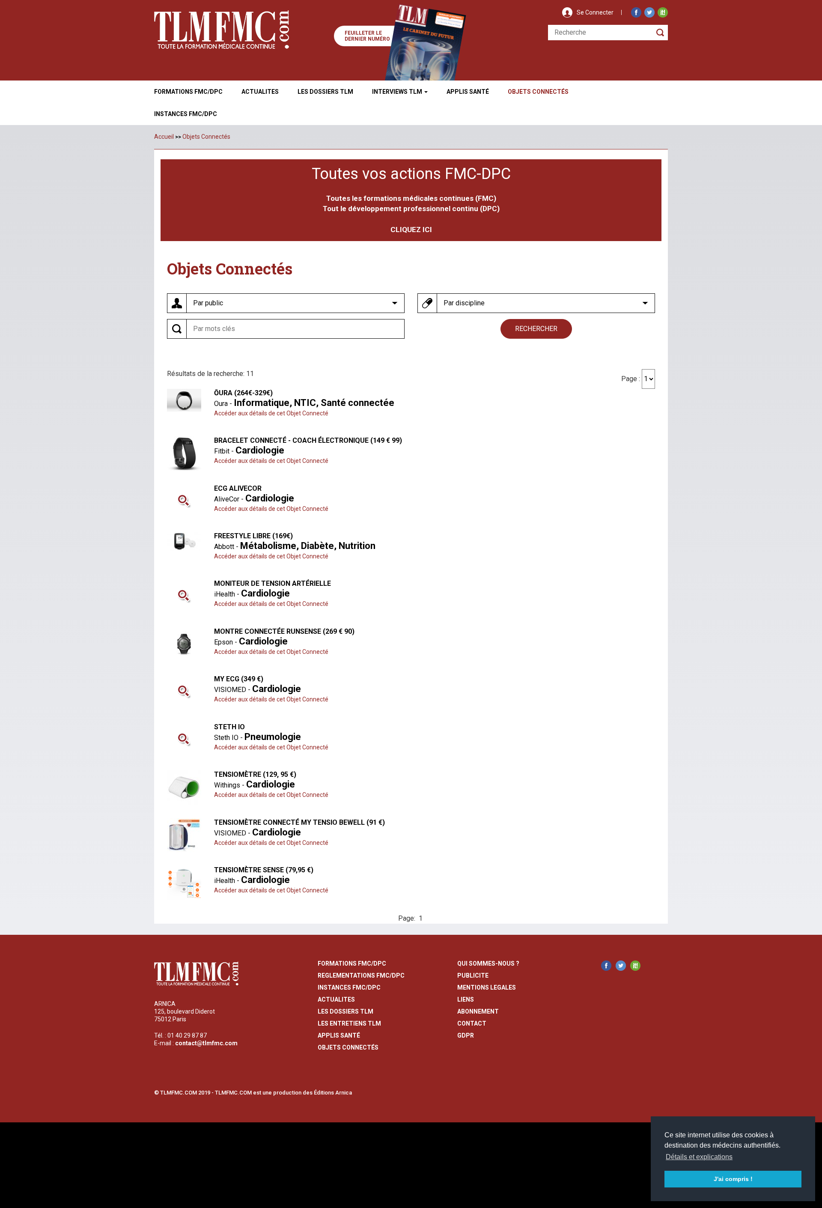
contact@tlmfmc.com (206, 1043)
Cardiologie (259, 450)
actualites (336, 999)
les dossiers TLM (345, 1011)
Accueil (164, 136)
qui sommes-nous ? (488, 963)
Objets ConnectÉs (538, 91)
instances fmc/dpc (349, 987)
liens (465, 999)
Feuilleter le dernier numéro (367, 36)
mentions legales (486, 987)
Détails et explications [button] (699, 1156)
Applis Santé (468, 91)
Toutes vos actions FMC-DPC (411, 174)
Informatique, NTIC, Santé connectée (314, 402)
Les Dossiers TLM (325, 91)
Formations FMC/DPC (188, 91)
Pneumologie (272, 736)
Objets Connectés (206, 136)
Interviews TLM (397, 91)
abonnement (478, 1011)
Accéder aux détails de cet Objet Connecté (271, 413)
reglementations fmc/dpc (361, 975)
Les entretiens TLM (349, 1023)
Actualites (260, 91)
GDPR (465, 1035)
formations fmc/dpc (352, 963)
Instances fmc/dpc (185, 113)
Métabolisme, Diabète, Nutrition (307, 545)
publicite (472, 975)
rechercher (536, 329)
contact (471, 1023)
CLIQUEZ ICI (411, 229)
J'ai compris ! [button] (733, 1178)
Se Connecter (595, 12)
